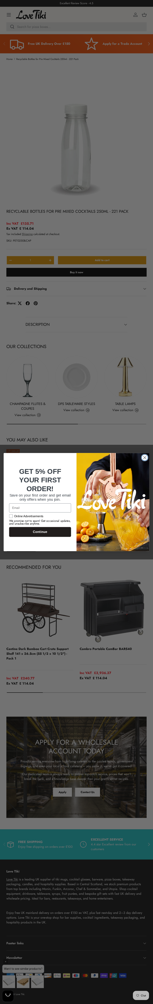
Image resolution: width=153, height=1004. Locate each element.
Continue (40, 532)
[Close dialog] (144, 457)
